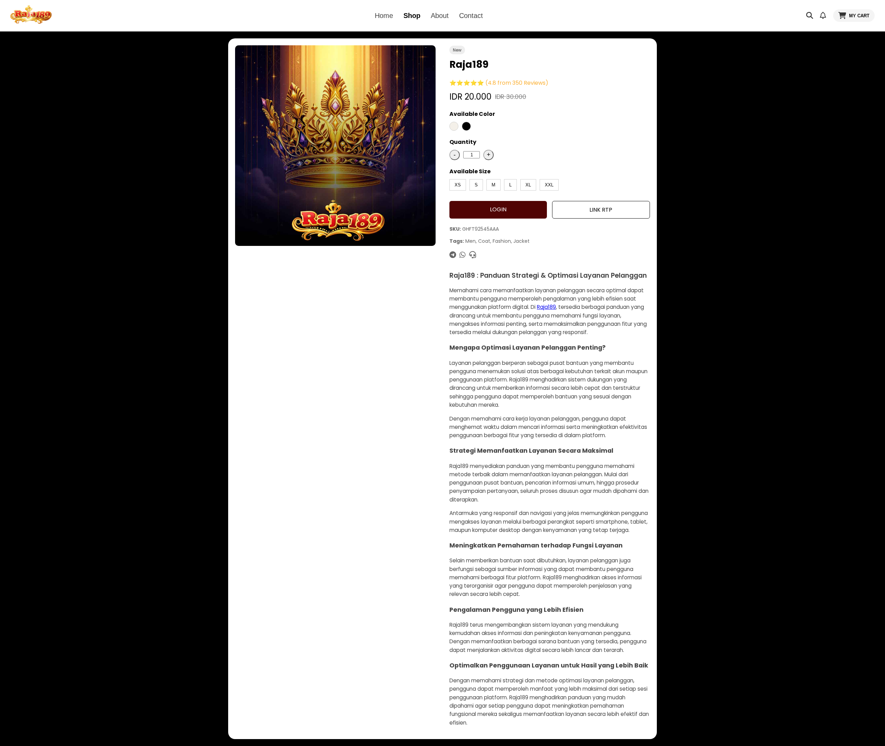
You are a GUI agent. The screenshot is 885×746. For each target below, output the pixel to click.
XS (458, 184)
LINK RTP (600, 210)
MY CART (859, 15)
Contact (471, 15)
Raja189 (546, 307)
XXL (549, 184)
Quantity (462, 142)
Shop (411, 15)
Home (384, 15)
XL (528, 184)
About (440, 15)
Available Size (470, 171)
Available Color (472, 114)
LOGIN (498, 209)
